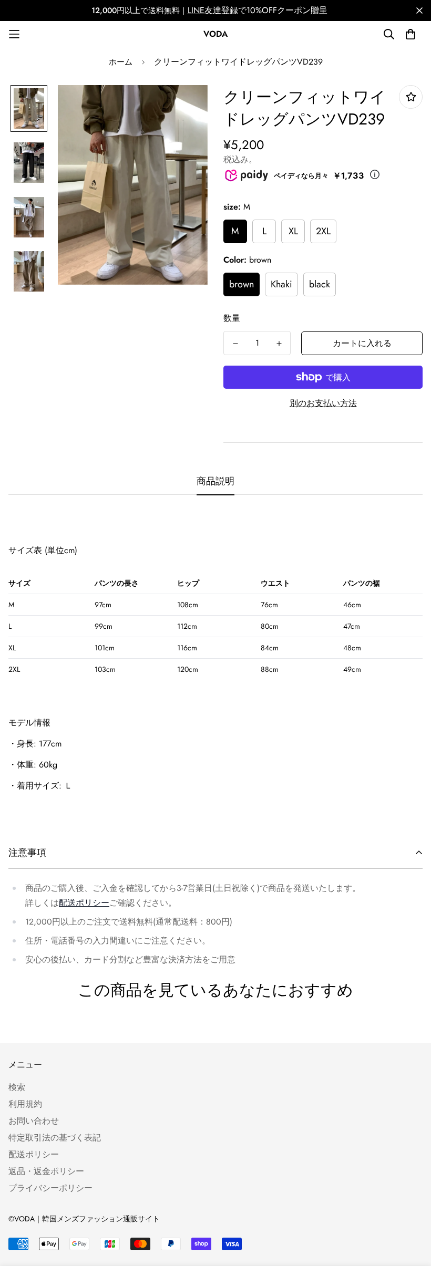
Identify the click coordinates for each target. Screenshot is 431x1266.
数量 (231, 318)
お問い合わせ (33, 1121)
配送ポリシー (84, 903)
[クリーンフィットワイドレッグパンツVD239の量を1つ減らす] (235, 343)
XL (293, 231)
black (319, 284)
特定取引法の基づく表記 (54, 1138)
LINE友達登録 (213, 10)
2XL (323, 231)
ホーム (120, 62)
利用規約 (25, 1104)
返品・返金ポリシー (46, 1171)
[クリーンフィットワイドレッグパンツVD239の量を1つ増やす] (279, 343)
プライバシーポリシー (50, 1188)
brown (241, 284)
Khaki (281, 284)
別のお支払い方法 (323, 403)
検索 (16, 1087)
